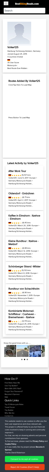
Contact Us (9, 416)
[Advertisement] (24, 101)
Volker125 (12, 177)
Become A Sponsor (12, 394)
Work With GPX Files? (13, 388)
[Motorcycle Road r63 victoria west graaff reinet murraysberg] (23, 351)
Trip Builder (9, 410)
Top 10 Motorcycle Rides (14, 404)
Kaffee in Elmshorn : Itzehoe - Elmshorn (24, 217)
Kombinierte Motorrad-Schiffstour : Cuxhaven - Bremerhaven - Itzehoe (22, 314)
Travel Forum (10, 407)
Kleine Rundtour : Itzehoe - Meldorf (23, 242)
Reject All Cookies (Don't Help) (25, 467)
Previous (7, 351)
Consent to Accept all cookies (24, 459)
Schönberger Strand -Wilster (24, 266)
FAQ (6, 397)
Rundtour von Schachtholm (23, 289)
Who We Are (9, 413)
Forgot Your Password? (14, 391)
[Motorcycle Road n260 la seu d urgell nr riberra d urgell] (35, 351)
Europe (33, 177)
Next (41, 351)
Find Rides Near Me (12, 382)
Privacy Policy (38, 441)
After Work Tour (17, 171)
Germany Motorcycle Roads (19, 180)
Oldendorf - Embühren (21, 193)
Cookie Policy (10, 444)
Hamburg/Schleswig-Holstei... (20, 183)
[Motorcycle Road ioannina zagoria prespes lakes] (10, 351)
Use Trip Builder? (11, 385)
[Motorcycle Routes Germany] (8, 59)
